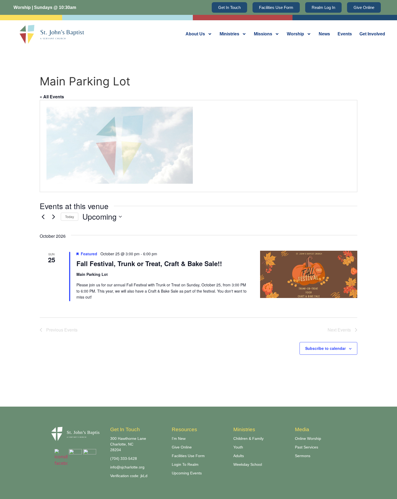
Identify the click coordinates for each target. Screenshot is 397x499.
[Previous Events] (43, 216)
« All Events (52, 96)
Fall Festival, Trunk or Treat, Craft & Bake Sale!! (149, 263)
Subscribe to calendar (325, 348)
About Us (195, 34)
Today (69, 216)
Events (345, 34)
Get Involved (372, 34)
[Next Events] (53, 216)
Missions (263, 34)
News (324, 34)
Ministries (229, 34)
